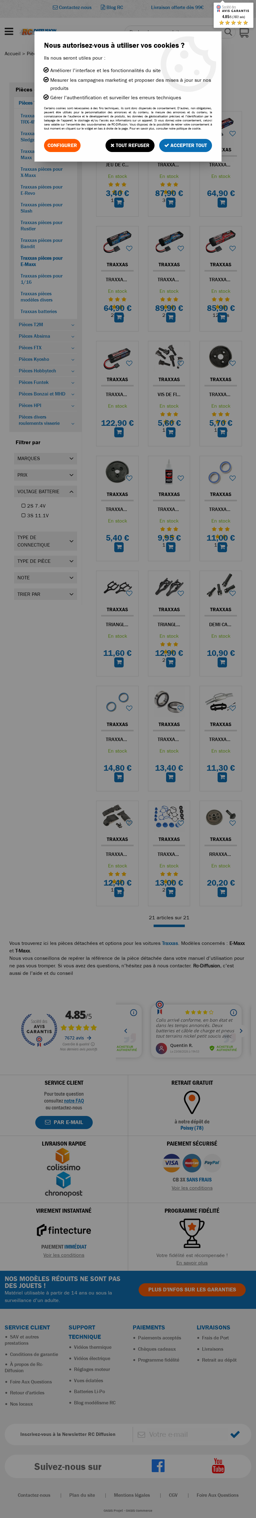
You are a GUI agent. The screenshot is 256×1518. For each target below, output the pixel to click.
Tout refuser (132, 145)
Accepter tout (188, 145)
